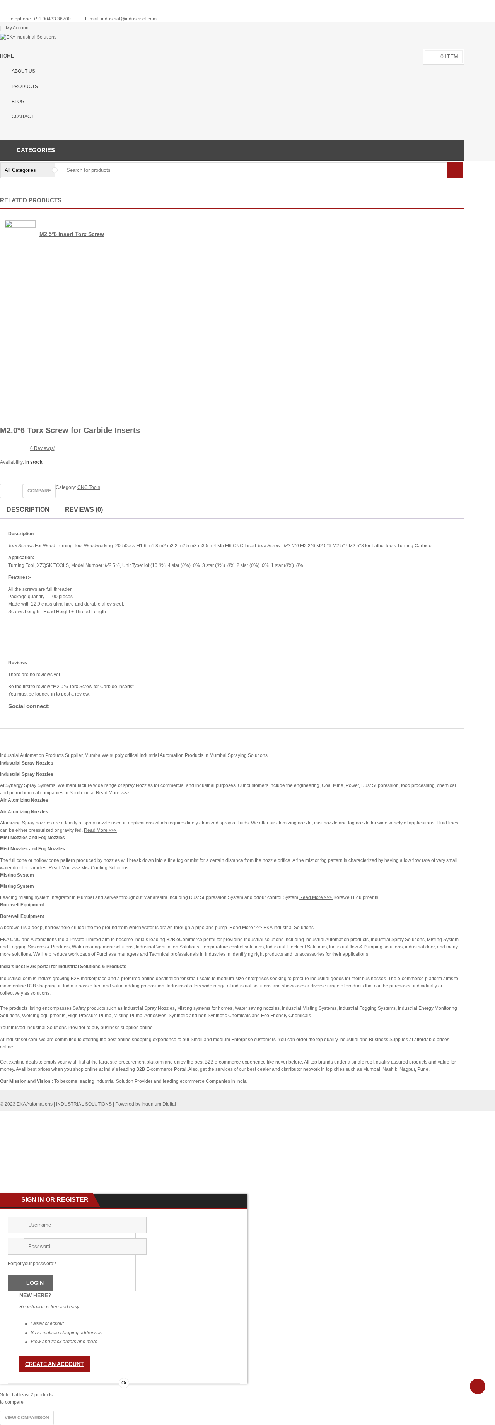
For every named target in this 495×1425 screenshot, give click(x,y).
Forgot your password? (32, 1263)
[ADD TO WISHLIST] (11, 491)
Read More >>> (112, 793)
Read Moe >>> (65, 867)
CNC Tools (88, 487)
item (449, 56)
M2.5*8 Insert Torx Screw (71, 234)
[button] (450, 200)
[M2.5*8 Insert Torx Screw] (20, 226)
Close (486, 6)
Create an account (54, 1364)
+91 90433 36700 (52, 19)
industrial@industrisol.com (129, 19)
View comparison (27, 1417)
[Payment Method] (400, 1116)
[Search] (455, 170)
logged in (45, 694)
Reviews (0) (84, 509)
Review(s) (42, 448)
